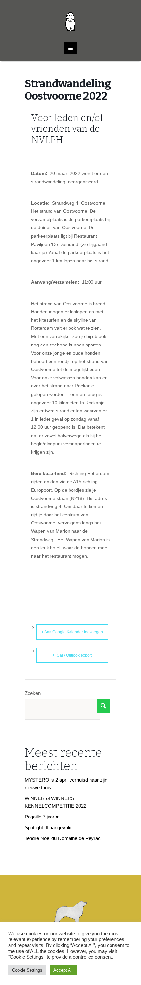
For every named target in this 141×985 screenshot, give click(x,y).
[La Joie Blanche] (70, 18)
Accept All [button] (63, 970)
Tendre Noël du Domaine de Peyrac (63, 838)
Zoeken (33, 693)
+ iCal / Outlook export (72, 655)
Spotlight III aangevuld (48, 827)
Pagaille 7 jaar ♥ (42, 816)
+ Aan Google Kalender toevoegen (72, 632)
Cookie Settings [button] (27, 970)
